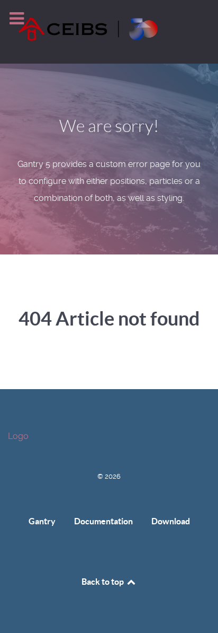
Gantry (42, 521)
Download (170, 521)
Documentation (103, 521)
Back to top (103, 581)
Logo (18, 436)
